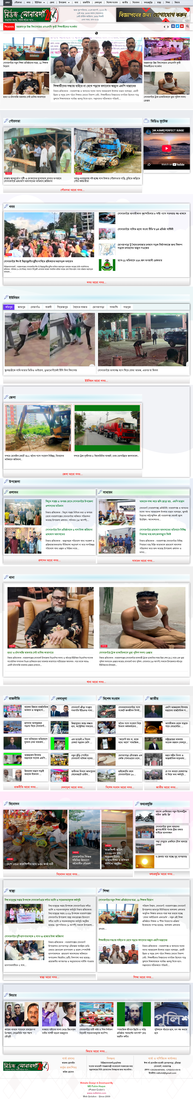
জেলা (12, 397)
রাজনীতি (14, 695)
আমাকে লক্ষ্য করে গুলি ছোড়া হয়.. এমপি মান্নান (162, 498)
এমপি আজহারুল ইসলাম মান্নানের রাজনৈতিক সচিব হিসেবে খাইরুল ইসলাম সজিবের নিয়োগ (177, 708)
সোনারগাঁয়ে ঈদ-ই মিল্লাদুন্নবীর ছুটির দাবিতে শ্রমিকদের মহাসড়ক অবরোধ (38, 261)
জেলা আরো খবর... (73, 470)
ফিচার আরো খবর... (96, 1048)
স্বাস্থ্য (12, 887)
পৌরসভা (14, 121)
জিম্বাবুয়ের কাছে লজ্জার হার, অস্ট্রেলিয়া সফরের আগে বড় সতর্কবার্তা (82, 722)
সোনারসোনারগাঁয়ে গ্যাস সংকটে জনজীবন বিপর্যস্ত (129, 705)
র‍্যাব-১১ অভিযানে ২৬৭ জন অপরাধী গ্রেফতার (140, 260)
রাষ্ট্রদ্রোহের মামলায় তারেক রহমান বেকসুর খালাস (175, 739)
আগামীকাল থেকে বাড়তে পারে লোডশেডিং (176, 721)
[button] (168, 27)
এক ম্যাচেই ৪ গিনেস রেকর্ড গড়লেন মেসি (80, 737)
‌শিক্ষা (106, 887)
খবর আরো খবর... (96, 282)
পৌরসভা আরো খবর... (73, 190)
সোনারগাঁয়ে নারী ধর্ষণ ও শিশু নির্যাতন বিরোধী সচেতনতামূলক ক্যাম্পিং (21, 1027)
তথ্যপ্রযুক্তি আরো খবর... (162, 870)
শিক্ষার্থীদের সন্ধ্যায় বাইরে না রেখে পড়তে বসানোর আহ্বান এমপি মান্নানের (52, 26)
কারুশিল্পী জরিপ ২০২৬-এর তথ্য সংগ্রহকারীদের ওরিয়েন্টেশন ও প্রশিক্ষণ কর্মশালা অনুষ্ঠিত (117, 853)
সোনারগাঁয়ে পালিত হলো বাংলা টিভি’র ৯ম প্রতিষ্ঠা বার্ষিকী (146, 229)
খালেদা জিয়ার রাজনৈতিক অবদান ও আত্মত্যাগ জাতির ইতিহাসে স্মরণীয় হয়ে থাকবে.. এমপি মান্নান (36, 708)
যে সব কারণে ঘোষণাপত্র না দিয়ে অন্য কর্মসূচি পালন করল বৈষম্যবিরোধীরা (176, 772)
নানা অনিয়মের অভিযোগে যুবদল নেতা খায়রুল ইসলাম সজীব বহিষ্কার (35, 738)
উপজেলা (14, 478)
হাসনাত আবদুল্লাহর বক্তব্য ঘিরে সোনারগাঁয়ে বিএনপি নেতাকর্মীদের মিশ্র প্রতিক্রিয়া (36, 724)
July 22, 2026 (111, 865)
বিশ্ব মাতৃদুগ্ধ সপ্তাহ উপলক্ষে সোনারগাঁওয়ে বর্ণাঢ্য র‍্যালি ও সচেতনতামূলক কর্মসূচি (43, 896)
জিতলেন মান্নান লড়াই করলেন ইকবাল (34, 769)
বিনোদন (14, 800)
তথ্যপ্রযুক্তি (146, 800)
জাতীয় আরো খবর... (167, 784)
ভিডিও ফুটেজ (159, 121)
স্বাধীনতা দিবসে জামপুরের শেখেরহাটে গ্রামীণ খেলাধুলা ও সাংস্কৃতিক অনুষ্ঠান (83, 772)
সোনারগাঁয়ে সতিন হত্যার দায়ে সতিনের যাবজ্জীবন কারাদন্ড (31, 456)
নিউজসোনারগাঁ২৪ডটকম (16, 865)
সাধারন (107, 489)
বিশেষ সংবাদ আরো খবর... (120, 784)
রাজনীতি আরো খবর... (26, 783)
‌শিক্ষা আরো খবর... (143, 973)
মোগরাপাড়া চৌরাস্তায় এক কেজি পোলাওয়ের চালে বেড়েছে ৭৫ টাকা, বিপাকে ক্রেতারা (130, 756)
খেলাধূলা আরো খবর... (73, 784)
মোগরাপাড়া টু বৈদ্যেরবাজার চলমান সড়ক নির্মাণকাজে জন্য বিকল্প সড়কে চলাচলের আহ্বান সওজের (150, 246)
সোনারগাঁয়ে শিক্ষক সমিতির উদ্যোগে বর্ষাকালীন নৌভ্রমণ (81, 856)
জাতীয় (154, 695)
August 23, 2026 (34, 865)
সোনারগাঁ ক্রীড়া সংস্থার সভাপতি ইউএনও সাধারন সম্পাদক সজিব (83, 706)
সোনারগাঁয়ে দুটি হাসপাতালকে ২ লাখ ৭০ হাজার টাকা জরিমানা (34, 933)
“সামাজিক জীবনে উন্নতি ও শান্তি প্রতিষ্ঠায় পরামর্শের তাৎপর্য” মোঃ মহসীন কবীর (56, 1029)
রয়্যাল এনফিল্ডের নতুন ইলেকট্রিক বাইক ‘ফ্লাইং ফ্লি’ (171, 809)
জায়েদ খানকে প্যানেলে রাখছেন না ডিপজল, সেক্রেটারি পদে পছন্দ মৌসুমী (132, 1029)
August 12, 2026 (79, 865)
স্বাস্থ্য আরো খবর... (49, 973)
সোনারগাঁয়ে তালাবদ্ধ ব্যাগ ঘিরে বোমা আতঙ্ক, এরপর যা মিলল (128, 370)
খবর (12, 207)
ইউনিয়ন (14, 298)
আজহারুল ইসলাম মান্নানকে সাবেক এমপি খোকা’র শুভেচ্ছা (34, 754)
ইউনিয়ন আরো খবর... (96, 380)
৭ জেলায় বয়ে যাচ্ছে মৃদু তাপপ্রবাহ (171, 853)
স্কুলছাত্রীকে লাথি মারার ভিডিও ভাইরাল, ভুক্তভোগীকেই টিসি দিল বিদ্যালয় (41, 370)
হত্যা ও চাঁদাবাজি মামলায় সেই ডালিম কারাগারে (24, 97)
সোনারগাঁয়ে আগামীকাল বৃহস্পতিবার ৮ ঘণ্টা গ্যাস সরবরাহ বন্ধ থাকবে (152, 213)
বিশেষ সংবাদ (111, 695)
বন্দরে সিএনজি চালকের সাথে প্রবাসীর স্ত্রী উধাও (95, 456)
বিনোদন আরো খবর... (68, 870)
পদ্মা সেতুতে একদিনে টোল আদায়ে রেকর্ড (171, 839)
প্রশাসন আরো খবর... (49, 557)
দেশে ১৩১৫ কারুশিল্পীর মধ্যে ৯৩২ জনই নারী (30, 860)
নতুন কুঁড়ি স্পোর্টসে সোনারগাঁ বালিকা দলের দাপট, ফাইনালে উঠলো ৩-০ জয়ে (82, 756)
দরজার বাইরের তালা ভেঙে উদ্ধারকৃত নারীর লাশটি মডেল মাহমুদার (171, 1027)
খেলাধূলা (61, 695)
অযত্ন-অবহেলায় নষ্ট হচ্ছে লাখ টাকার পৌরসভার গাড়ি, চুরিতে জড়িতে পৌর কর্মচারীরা (107, 180)
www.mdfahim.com (96, 1089)
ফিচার (13, 992)
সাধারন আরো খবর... (143, 557)
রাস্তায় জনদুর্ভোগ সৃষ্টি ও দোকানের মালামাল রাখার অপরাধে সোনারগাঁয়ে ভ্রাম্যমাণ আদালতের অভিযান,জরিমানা (32, 180)
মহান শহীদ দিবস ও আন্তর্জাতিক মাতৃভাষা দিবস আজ (174, 755)
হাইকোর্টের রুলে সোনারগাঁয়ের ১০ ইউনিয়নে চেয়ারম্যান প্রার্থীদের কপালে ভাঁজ (128, 772)
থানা (11, 574)
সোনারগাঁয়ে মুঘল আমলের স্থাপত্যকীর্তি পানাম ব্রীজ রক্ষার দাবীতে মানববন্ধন (169, 826)
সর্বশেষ (8, 173)
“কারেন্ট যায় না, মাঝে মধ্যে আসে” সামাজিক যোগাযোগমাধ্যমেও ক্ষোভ (129, 739)
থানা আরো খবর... (96, 678)
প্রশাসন (13, 489)
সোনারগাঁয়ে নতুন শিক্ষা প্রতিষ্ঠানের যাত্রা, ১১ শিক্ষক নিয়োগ (126, 896)
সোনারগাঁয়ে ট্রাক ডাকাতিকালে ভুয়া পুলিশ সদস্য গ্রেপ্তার (125, 649)
